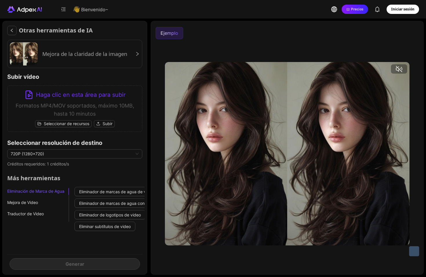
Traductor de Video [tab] (25, 213)
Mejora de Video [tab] (22, 202)
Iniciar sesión (402, 9)
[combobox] (72, 154)
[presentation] (74, 108)
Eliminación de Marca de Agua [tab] (35, 191)
